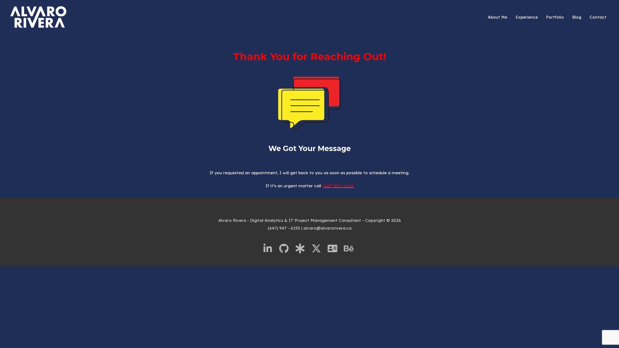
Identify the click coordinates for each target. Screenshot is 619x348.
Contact (598, 17)
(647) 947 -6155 (338, 185)
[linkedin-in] (270, 248)
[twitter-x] (318, 248)
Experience (527, 17)
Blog (576, 17)
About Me (497, 17)
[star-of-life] (302, 248)
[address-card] (335, 248)
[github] (286, 248)
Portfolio (555, 17)
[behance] (350, 248)
